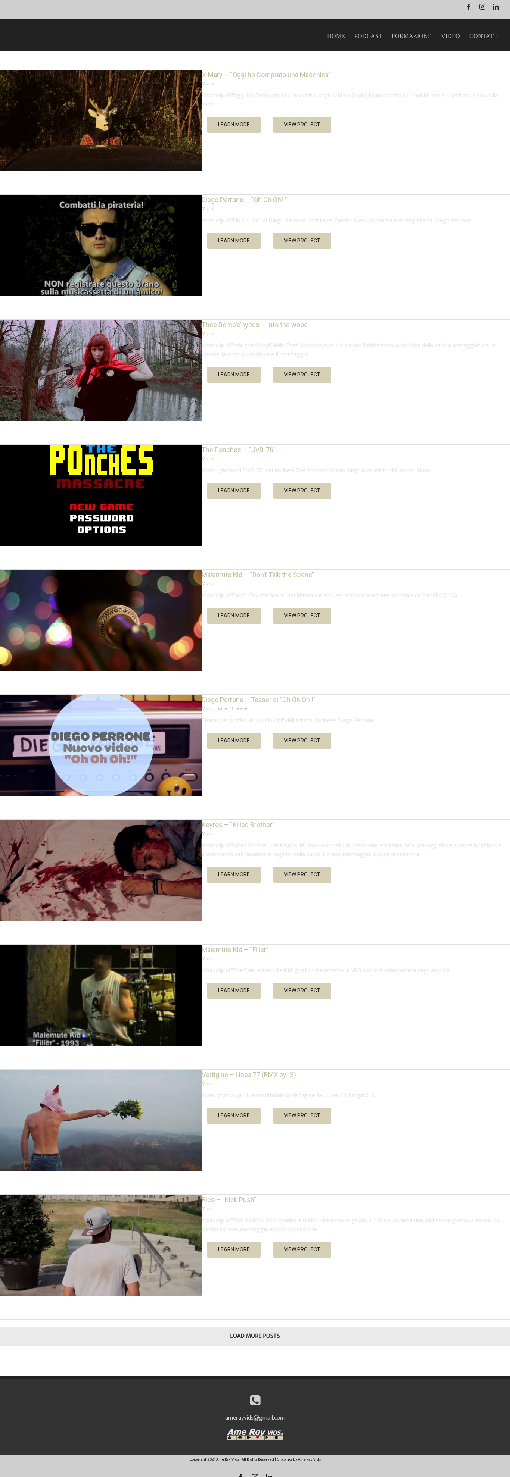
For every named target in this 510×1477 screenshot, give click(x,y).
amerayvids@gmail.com (255, 1418)
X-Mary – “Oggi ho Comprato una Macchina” (266, 75)
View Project (302, 125)
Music (208, 83)
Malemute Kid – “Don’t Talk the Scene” (258, 575)
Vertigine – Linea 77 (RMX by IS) (249, 1075)
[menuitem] (340, 35)
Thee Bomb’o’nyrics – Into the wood (255, 325)
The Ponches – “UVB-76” (239, 450)
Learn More (234, 125)
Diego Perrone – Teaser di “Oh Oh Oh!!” (259, 700)
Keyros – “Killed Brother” (238, 825)
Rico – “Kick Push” (229, 1200)
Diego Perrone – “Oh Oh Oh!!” (244, 200)
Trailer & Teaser (232, 708)
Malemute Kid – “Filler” (235, 950)
